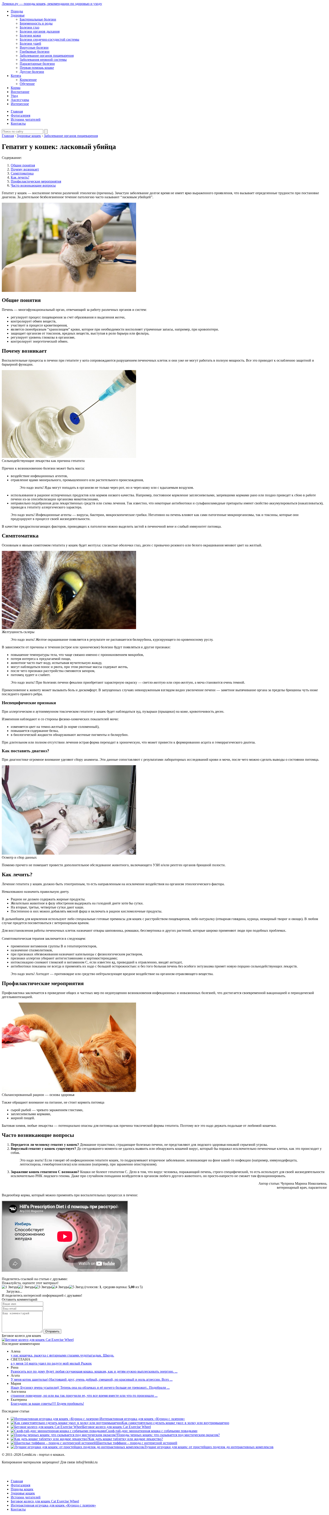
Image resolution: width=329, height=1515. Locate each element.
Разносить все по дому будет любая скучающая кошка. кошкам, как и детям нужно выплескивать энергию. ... (94, 1371)
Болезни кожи (30, 35)
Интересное (20, 104)
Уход (14, 96)
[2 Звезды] (26, 1287)
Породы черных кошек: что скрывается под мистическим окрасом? (168, 1435)
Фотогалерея (20, 115)
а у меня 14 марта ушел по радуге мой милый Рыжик (51, 1363)
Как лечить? (20, 177)
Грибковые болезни (34, 51)
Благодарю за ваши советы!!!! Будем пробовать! (47, 1403)
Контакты (18, 123)
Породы (17, 11)
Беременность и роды (36, 23)
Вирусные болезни (34, 47)
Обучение (27, 84)
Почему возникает (25, 169)
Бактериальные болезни (38, 19)
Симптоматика (22, 173)
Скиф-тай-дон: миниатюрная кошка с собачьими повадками (151, 1431)
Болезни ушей (30, 43)
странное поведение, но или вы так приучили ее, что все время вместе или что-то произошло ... (84, 1395)
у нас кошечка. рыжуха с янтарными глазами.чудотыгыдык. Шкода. (62, 1355)
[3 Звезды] (43, 1287)
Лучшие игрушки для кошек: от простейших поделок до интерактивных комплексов (208, 1447)
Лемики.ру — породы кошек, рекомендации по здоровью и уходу (52, 4)
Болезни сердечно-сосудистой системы (49, 39)
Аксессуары (20, 100)
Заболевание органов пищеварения (47, 55)
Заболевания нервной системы (43, 59)
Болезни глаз (29, 27)
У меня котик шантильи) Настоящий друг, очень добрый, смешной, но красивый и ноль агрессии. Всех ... (92, 1379)
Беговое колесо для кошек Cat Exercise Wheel (117, 1427)
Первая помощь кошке (37, 68)
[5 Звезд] (76, 1287)
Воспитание (20, 92)
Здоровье (18, 15)
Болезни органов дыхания (40, 31)
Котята (16, 76)
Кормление (28, 80)
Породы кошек (22, 1489)
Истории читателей (26, 119)
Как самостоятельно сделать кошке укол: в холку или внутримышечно (175, 1423)
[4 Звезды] (60, 1287)
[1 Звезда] (10, 1287)
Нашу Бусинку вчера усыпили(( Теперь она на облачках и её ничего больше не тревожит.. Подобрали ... (90, 1387)
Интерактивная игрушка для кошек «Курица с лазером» (142, 1419)
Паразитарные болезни (37, 63)
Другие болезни (32, 72)
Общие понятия (23, 165)
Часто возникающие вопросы (33, 185)
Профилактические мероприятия (36, 181)
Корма (15, 88)
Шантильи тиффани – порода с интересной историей (136, 1443)
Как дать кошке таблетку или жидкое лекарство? (126, 1439)
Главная (17, 111)
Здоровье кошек (23, 1493)
